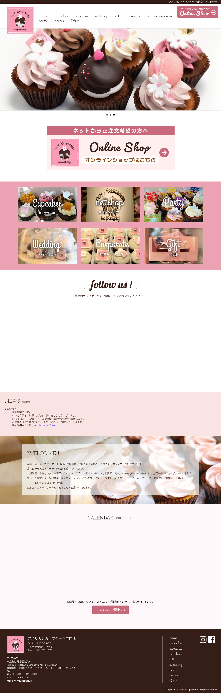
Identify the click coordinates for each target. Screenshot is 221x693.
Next (216, 69)
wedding (134, 16)
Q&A (75, 21)
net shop (101, 16)
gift (118, 16)
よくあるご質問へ (110, 609)
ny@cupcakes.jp (23, 680)
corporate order (160, 16)
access (59, 21)
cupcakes (61, 16)
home (43, 16)
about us (81, 16)
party (43, 21)
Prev (4, 69)
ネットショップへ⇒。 (46, 425)
